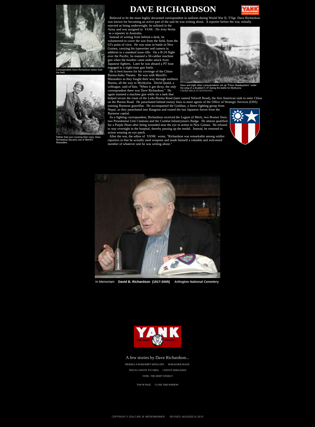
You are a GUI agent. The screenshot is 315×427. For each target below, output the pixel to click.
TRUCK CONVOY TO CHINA (143, 370)
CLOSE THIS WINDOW (166, 384)
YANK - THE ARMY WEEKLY (157, 376)
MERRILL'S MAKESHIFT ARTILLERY (145, 364)
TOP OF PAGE (143, 384)
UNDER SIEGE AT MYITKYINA (196, 90)
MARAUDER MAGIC (179, 364)
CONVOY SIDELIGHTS (174, 370)
